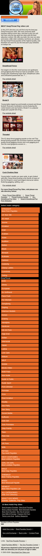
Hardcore (5, 326)
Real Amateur (7, 398)
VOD (4, 440)
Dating (4, 275)
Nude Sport (6, 383)
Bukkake (5, 256)
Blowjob (5, 253)
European (6, 288)
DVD (4, 281)
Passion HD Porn (23, 514)
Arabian (5, 234)
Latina (4, 349)
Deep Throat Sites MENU (12, 195)
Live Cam (6, 353)
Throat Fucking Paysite (20, 197)
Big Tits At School (23, 512)
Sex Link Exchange (10, 533)
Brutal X (6, 100)
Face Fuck (6, 296)
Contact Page (34, 533)
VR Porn (5, 443)
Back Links (23, 533)
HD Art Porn (7, 330)
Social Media (7, 413)
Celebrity (5, 264)
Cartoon (5, 260)
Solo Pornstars (8, 425)
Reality (4, 402)
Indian (4, 338)
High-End (5, 334)
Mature (5, 357)
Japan (4, 345)
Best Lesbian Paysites (10, 510)
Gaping (5, 307)
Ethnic (4, 285)
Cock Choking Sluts (10, 172)
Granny (5, 319)
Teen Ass (5, 436)
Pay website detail (9, 79)
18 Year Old (6, 215)
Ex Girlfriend (7, 292)
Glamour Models (8, 311)
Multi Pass (6, 372)
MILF (4, 360)
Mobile (4, 364)
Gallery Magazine (21, 516)
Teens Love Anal (8, 516)
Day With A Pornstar (9, 514)
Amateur (5, 226)
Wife (4, 447)
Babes (4, 245)
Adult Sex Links (8, 529)
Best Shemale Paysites (27, 510)
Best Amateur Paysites (10, 507)
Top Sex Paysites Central (29, 545)
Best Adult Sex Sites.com (20, 552)
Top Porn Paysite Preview (15, 541)
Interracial (6, 341)
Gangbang (6, 304)
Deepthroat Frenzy (10, 66)
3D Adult (5, 219)
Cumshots (6, 272)
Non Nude (6, 375)
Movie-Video (7, 368)
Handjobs (6, 323)
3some (4, 222)
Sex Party (6, 406)
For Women (6, 300)
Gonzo (4, 315)
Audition (5, 241)
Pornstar (5, 391)
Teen (4, 432)
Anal (4, 230)
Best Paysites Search (24, 529)
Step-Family (7, 428)
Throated (6, 134)
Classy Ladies (7, 268)
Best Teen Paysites (9, 512)
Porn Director (7, 387)
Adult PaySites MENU (10, 545)
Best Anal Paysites (26, 507)
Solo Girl (5, 421)
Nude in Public (8, 379)
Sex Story (6, 409)
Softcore (5, 417)
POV (4, 394)
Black (4, 249)
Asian (4, 238)
